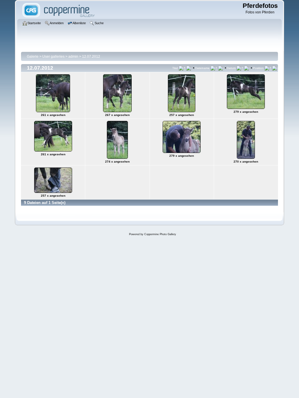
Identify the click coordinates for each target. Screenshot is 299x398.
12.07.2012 (91, 56)
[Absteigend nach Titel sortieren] (189, 68)
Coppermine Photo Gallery (160, 234)
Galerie (33, 56)
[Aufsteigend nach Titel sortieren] (182, 68)
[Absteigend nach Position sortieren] (275, 68)
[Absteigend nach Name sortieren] (221, 68)
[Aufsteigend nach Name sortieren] (214, 68)
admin (73, 56)
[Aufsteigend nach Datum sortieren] (240, 68)
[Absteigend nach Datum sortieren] (247, 68)
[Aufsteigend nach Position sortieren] (268, 68)
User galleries (53, 56)
